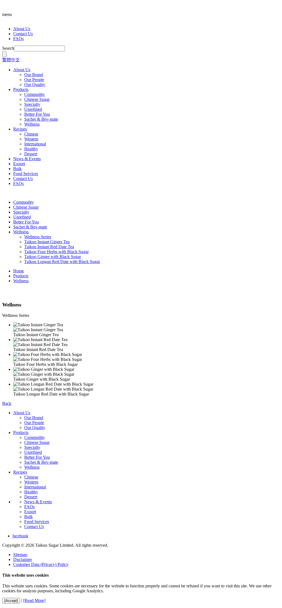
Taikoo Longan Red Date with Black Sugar (62, 261)
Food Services (25, 173)
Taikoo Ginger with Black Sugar (52, 256)
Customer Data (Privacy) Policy (41, 564)
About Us (21, 28)
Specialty (32, 104)
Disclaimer (22, 559)
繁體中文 (11, 59)
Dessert (30, 153)
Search (8, 48)
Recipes (20, 129)
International (35, 144)
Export (19, 163)
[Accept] (11, 601)
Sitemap (20, 554)
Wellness (32, 124)
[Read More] (34, 600)
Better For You (37, 114)
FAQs (18, 38)
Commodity (34, 94)
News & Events (27, 158)
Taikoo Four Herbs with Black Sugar (56, 251)
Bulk (17, 168)
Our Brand (33, 74)
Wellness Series (37, 236)
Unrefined (33, 109)
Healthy (31, 149)
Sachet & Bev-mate (41, 119)
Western (31, 139)
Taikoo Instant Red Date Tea (49, 246)
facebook (20, 536)
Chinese (31, 134)
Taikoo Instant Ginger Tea (47, 241)
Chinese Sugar (37, 99)
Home (18, 271)
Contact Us (23, 33)
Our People (34, 79)
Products (20, 89)
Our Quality (34, 84)
